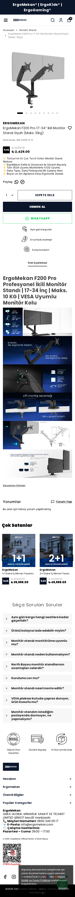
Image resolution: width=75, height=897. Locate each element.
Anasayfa (8, 30)
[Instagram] (14, 877)
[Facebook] (5, 877)
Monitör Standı (27, 30)
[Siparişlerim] (61, 20)
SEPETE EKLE (45, 195)
